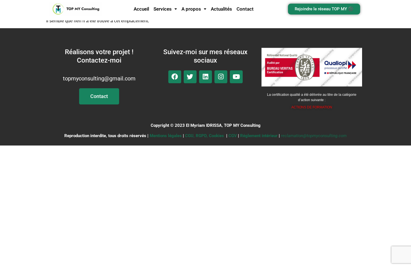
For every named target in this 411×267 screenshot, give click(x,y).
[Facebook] (174, 76)
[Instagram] (220, 76)
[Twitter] (190, 76)
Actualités (221, 9)
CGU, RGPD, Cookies (204, 135)
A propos (191, 9)
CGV (232, 135)
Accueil (141, 9)
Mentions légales (166, 135)
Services (162, 9)
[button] (165, 9)
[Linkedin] (205, 76)
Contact (245, 9)
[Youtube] (236, 76)
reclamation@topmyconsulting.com (314, 135)
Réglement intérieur (259, 135)
